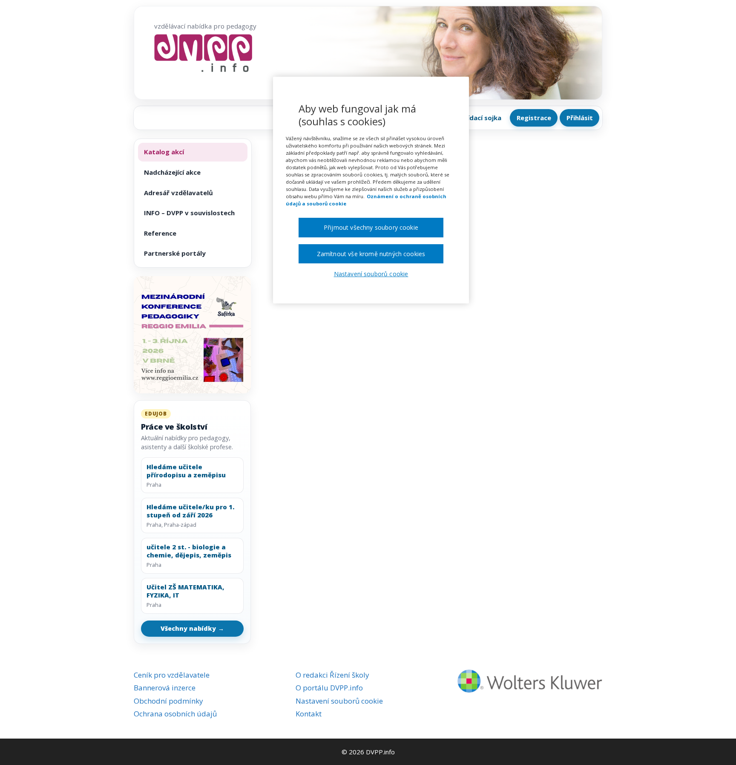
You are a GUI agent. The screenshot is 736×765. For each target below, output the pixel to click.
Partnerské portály (175, 253)
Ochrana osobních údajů (175, 714)
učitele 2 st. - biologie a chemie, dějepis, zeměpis (189, 551)
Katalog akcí (164, 151)
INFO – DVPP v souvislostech (189, 212)
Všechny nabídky (192, 628)
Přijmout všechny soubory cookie (371, 227)
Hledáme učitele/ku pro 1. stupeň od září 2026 (190, 511)
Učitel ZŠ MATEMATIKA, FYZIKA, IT (185, 591)
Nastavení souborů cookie (339, 701)
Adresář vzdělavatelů (178, 192)
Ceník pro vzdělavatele (172, 675)
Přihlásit (579, 117)
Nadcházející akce (172, 172)
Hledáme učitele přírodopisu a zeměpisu (186, 471)
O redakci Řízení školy (332, 675)
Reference (160, 233)
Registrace (534, 117)
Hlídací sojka (481, 117)
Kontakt (309, 714)
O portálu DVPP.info (329, 688)
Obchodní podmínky (168, 701)
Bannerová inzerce (165, 688)
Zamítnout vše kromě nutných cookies (371, 254)
